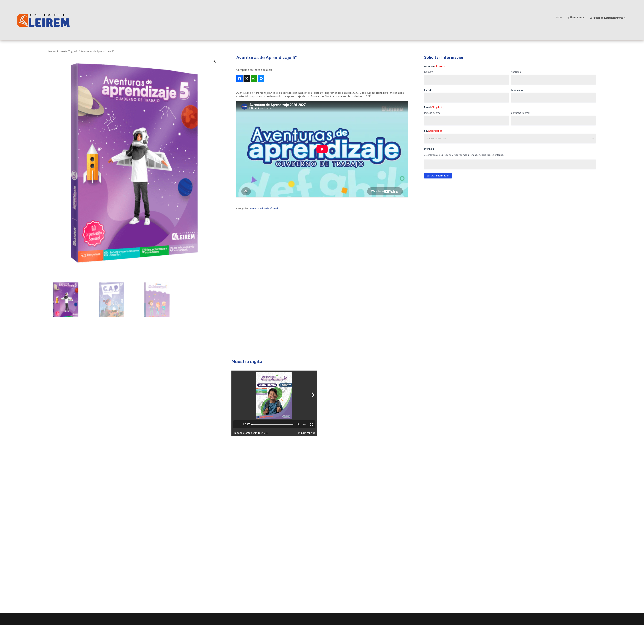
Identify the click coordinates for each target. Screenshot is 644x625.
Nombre (428, 71)
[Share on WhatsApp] (254, 78)
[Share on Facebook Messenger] (261, 78)
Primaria (254, 208)
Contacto (621, 17)
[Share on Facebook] (239, 78)
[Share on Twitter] (247, 78)
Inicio (559, 17)
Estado (428, 90)
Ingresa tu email (433, 112)
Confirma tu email (520, 112)
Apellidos (516, 71)
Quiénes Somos (575, 17)
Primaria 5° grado (67, 51)
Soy (433, 130)
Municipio (517, 90)
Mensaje (429, 148)
